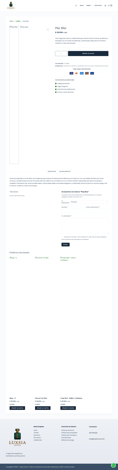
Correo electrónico (93, 207)
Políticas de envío (67, 430)
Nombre (64, 207)
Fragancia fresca (69, 66)
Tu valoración (66, 216)
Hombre (66, 63)
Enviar (65, 244)
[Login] (105, 5)
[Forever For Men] (46, 326)
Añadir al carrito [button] (17, 408)
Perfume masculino (101, 66)
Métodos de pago (67, 440)
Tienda (88, 5)
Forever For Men (41, 398)
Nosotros (98, 5)
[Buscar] (76, 5)
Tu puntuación (65, 202)
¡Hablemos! (38, 440)
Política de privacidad (69, 433)
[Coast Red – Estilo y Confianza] (71, 326)
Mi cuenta (37, 437)
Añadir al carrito (88, 53)
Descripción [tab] (52, 171)
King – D (13, 398)
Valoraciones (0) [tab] (64, 171)
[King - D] (21, 326)
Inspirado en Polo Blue (85, 66)
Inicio (82, 5)
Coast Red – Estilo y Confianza (71, 398)
